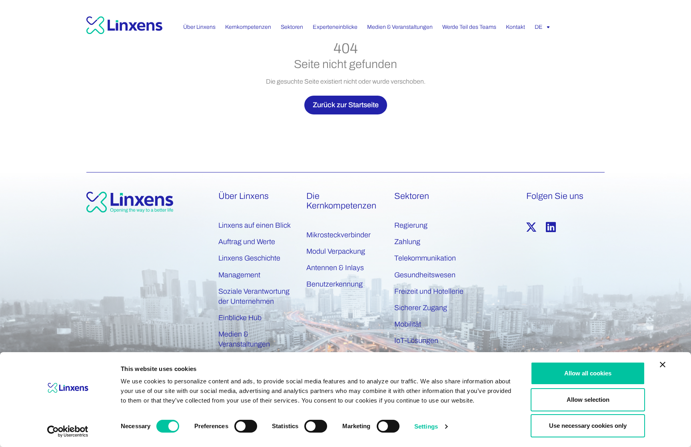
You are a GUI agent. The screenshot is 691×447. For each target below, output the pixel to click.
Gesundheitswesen (424, 275)
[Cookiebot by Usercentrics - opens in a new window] (68, 431)
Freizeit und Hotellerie (428, 291)
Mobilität (407, 324)
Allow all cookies (587, 373)
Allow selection (588, 399)
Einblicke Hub (240, 318)
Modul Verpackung (335, 251)
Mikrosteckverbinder (338, 235)
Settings (426, 426)
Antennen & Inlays (335, 268)
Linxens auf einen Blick (254, 225)
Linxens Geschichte (249, 258)
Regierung (410, 225)
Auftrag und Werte (246, 242)
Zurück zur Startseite (346, 105)
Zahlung (407, 242)
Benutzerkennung (334, 284)
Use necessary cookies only (588, 425)
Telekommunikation (425, 258)
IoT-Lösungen (416, 341)
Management (239, 275)
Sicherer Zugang (420, 308)
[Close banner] (662, 364)
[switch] (245, 426)
